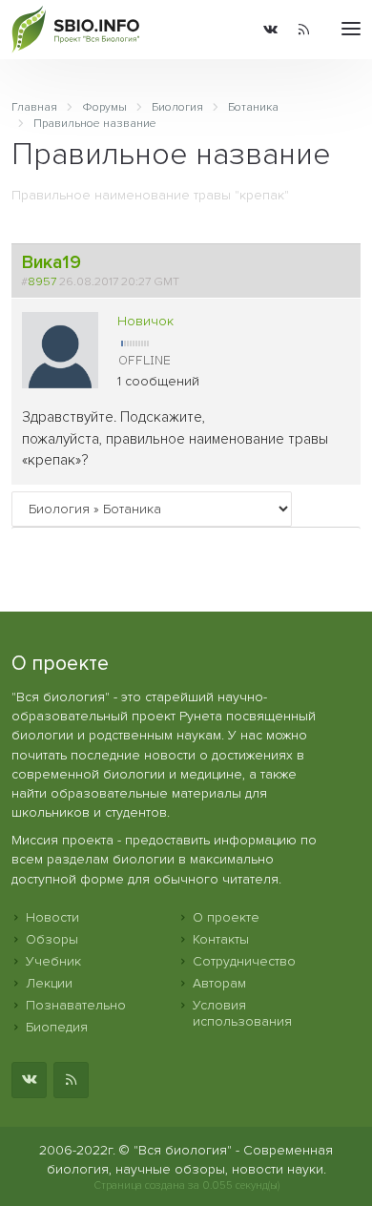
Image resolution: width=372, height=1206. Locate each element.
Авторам (219, 983)
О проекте (226, 917)
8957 (42, 281)
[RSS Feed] (304, 29)
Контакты (221, 939)
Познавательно (76, 1005)
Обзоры (52, 939)
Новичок (145, 321)
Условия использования (242, 1013)
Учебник (53, 961)
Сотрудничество (244, 961)
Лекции (49, 983)
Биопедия (57, 1027)
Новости (52, 917)
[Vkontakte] (270, 29)
